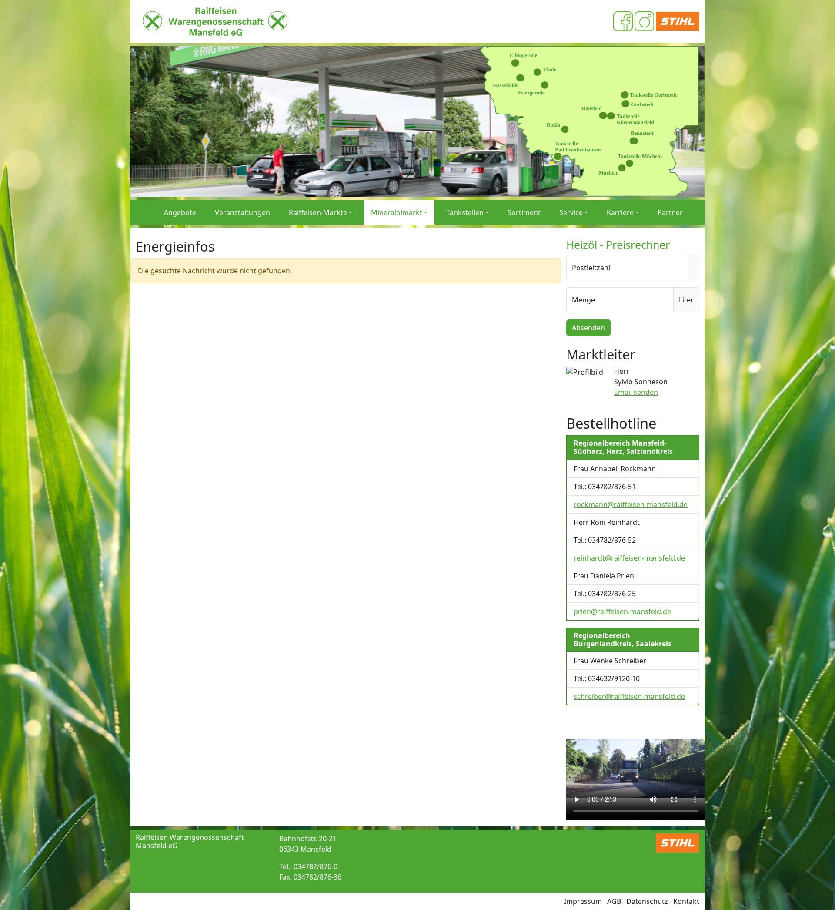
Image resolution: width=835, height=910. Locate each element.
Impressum (583, 901)
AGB (614, 901)
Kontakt (686, 901)
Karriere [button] (620, 212)
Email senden (636, 392)
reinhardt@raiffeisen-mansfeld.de (629, 558)
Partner (670, 212)
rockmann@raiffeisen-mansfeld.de (631, 504)
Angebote (180, 212)
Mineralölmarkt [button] (396, 212)
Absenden (588, 327)
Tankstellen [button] (465, 212)
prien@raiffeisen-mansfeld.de (622, 611)
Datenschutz (647, 901)
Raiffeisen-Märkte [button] (318, 212)
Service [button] (571, 212)
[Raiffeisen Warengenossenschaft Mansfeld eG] (215, 21)
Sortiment (524, 212)
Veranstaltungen (242, 212)
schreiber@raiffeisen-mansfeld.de (629, 696)
